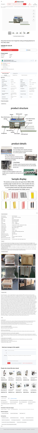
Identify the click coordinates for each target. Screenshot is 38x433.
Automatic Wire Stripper (5, 413)
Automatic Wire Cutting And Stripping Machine (8, 422)
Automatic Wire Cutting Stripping (21, 422)
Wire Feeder (20, 403)
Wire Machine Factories (5, 417)
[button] (34, 75)
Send (9, 363)
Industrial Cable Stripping (14, 413)
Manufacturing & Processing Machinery (8, 6)
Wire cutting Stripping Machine (23, 400)
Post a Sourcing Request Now (27, 363)
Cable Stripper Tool (22, 413)
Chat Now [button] (28, 50)
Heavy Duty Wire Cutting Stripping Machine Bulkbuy (9, 424)
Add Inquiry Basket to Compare (19, 36)
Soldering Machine (3, 400)
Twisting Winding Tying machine (5, 403)
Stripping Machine (32, 6)
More (2, 426)
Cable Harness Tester (13, 403)
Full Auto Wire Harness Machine (14, 400)
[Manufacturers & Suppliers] (19, 1)
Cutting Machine (30, 400)
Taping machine (30, 403)
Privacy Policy (33, 429)
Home (1, 6)
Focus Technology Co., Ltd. (13, 429)
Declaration (28, 429)
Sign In (2, 69)
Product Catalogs (14, 398)
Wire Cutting (22, 417)
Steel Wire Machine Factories (14, 417)
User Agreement (24, 429)
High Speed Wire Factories (29, 417)
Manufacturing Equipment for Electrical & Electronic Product (21, 6)
